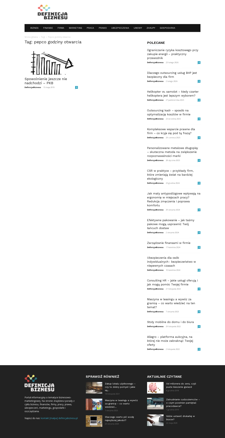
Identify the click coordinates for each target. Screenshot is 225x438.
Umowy (138, 28)
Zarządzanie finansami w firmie (168, 243)
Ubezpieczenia (120, 28)
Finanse (48, 28)
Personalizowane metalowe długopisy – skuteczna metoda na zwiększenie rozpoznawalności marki (172, 152)
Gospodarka (167, 28)
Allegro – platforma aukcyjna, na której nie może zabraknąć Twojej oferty (170, 340)
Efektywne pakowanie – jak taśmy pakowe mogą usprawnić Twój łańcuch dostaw (170, 224)
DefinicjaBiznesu (33, 87)
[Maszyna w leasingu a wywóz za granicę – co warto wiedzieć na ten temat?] (94, 404)
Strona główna (31, 37)
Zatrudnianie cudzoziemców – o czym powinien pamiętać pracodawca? (183, 402)
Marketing (75, 28)
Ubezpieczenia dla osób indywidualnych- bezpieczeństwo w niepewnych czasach (171, 261)
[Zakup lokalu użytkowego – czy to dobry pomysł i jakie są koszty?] (94, 388)
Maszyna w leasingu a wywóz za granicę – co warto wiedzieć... (121, 403)
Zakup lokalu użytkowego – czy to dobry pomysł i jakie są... (120, 387)
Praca (90, 28)
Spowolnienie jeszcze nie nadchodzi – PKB (46, 81)
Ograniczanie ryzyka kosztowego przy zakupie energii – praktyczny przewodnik (172, 54)
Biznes (34, 28)
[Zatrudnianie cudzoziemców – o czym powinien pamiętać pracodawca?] (155, 403)
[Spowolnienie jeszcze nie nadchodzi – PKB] (51, 61)
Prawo (103, 28)
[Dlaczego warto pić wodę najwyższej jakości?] (94, 421)
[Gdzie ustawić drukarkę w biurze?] (155, 420)
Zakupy (151, 28)
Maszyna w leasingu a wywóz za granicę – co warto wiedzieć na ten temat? (171, 303)
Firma (60, 28)
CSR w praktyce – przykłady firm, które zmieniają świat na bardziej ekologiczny (170, 174)
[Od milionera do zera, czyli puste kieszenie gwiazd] (155, 388)
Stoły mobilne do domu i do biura (170, 322)
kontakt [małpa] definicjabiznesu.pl (59, 418)
